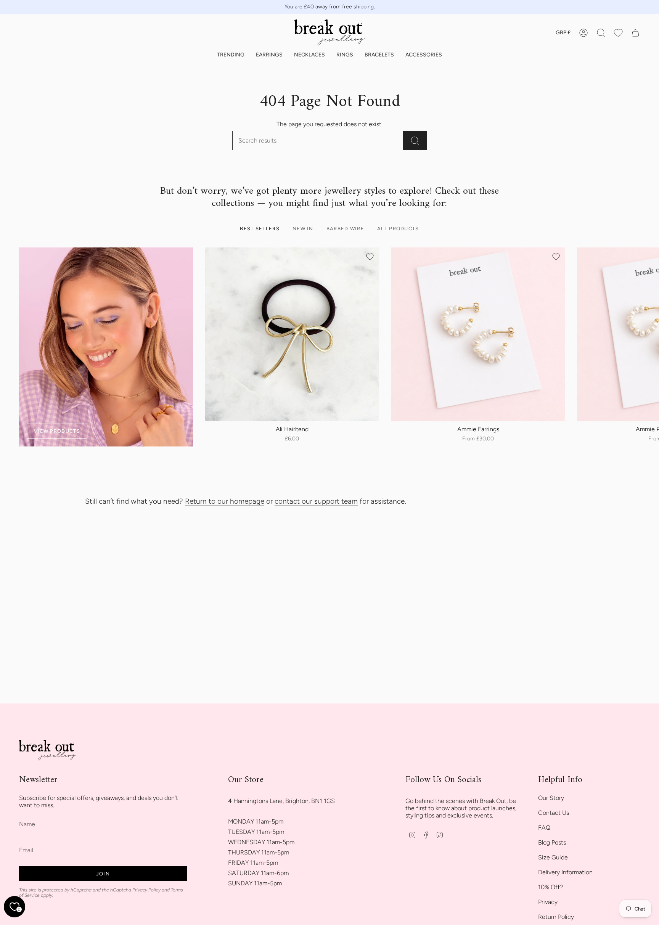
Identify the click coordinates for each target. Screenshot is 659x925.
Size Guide (553, 857)
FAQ (544, 827)
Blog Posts (552, 842)
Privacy (548, 902)
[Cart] (635, 32)
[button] (230, 55)
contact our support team (316, 501)
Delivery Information (565, 872)
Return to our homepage (224, 501)
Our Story (551, 797)
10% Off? (550, 887)
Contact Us (553, 812)
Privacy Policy (146, 890)
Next (647, 334)
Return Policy (556, 916)
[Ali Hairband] (292, 334)
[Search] (415, 140)
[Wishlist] (618, 33)
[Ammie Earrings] (478, 334)
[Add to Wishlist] (370, 256)
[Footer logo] (47, 750)
